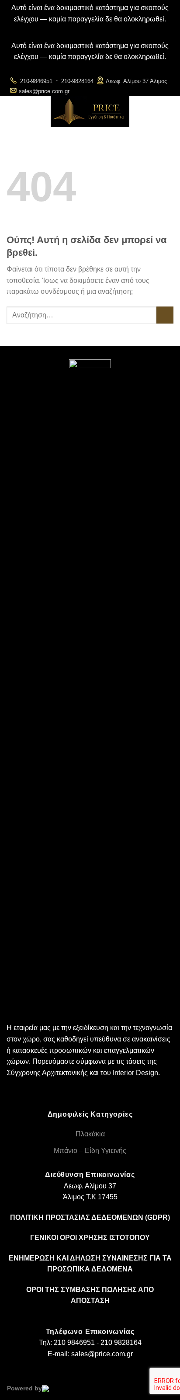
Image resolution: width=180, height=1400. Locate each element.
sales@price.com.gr (44, 91)
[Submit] (164, 315)
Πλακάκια (90, 1134)
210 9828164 (121, 1342)
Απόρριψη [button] (90, 30)
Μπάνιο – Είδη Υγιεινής (90, 1150)
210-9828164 (77, 81)
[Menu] (17, 111)
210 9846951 (74, 1342)
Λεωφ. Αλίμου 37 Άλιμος (136, 81)
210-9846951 (36, 81)
